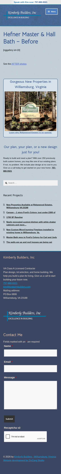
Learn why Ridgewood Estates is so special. (30, 132)
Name (8, 346)
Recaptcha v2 (12, 427)
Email (8, 361)
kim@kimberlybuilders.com (16, 287)
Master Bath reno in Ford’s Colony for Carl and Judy (31, 237)
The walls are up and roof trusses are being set (29, 242)
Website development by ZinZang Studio (23, 460)
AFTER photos (19, 64)
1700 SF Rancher (14, 217)
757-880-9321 (41, 2)
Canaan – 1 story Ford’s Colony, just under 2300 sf (30, 212)
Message (10, 377)
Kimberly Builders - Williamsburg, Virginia (35, 457)
